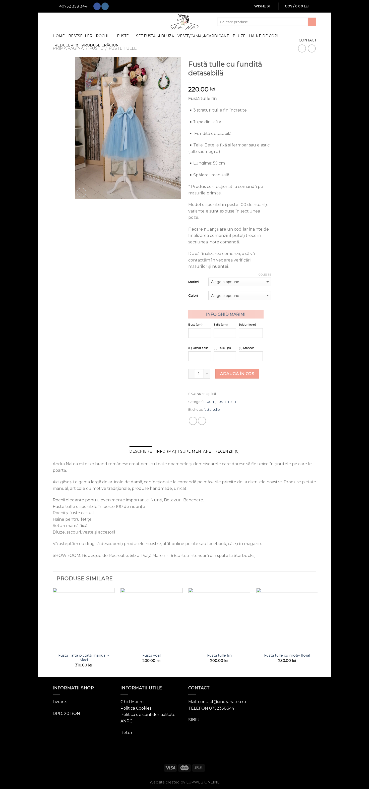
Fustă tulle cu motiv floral (287, 655)
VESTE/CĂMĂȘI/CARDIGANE (203, 36)
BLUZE (239, 36)
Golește (265, 274)
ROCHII (103, 36)
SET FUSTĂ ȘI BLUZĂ (155, 36)
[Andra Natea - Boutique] (184, 22)
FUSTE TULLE (227, 402)
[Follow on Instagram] (105, 6)
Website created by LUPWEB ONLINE (185, 782)
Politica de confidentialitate (147, 714)
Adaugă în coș (237, 373)
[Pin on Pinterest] (202, 421)
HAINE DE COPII (264, 36)
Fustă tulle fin (219, 655)
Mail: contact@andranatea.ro (217, 701)
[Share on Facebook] (193, 421)
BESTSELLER (80, 36)
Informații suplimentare (183, 451)
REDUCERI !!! (66, 45)
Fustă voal (151, 655)
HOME (59, 36)
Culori (193, 295)
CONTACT (307, 40)
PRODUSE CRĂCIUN (100, 45)
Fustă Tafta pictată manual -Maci (83, 657)
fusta (207, 409)
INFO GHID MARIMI (225, 314)
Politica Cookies (135, 708)
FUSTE (123, 36)
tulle (216, 409)
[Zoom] (81, 192)
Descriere (140, 451)
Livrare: (60, 701)
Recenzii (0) (227, 451)
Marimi (193, 282)
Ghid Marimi (132, 701)
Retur (126, 732)
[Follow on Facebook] (97, 6)
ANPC (126, 721)
